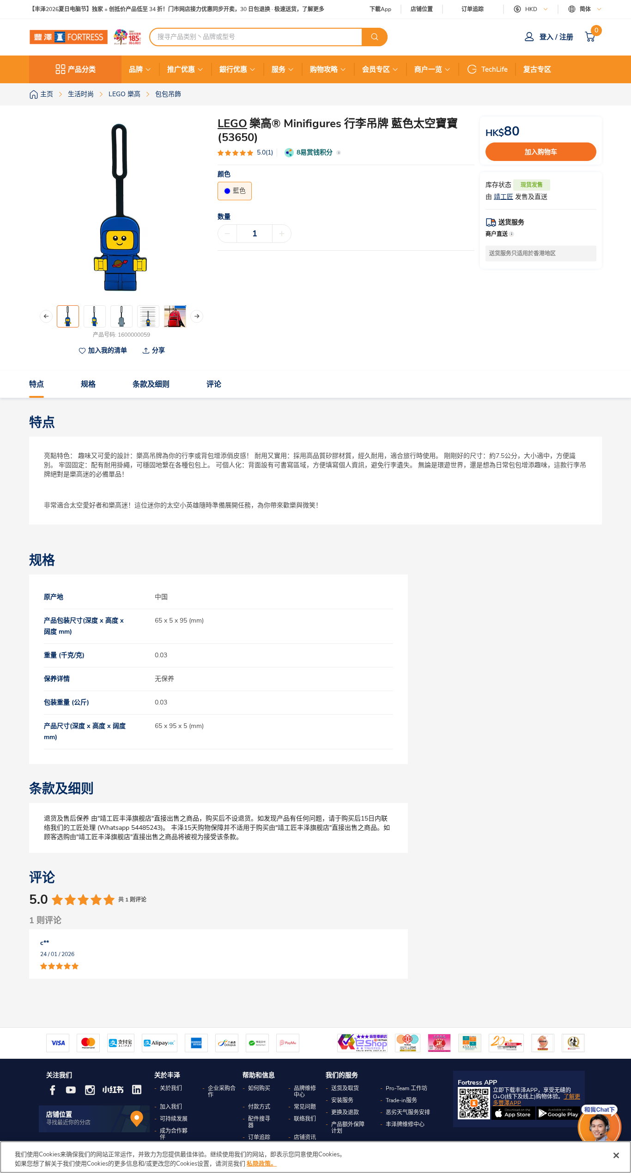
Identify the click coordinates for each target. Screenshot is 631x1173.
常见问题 (305, 1107)
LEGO (232, 123)
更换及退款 (345, 1112)
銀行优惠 (233, 69)
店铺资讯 (305, 1137)
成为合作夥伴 (174, 1134)
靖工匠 (503, 196)
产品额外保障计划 (347, 1128)
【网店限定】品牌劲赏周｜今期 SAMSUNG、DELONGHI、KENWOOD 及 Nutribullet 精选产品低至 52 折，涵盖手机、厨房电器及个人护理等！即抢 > (214, 9)
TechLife (494, 69)
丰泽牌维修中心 (405, 1124)
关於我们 (171, 1088)
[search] (375, 37)
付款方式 (259, 1107)
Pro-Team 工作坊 (406, 1088)
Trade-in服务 (401, 1100)
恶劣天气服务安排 (408, 1112)
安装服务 (342, 1100)
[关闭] (616, 1155)
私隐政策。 (262, 1163)
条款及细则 (151, 384)
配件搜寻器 (259, 1122)
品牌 (136, 69)
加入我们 (171, 1107)
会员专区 (376, 69)
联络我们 (305, 1119)
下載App (380, 9)
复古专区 (537, 69)
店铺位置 (422, 9)
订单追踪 (472, 9)
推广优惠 (181, 69)
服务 (278, 69)
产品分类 (82, 69)
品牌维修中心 (305, 1092)
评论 (213, 384)
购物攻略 (324, 69)
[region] (315, 1157)
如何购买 (259, 1088)
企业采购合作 (222, 1092)
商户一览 (428, 69)
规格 (88, 384)
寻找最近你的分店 (68, 1122)
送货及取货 (345, 1088)
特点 (36, 384)
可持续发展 (174, 1119)
